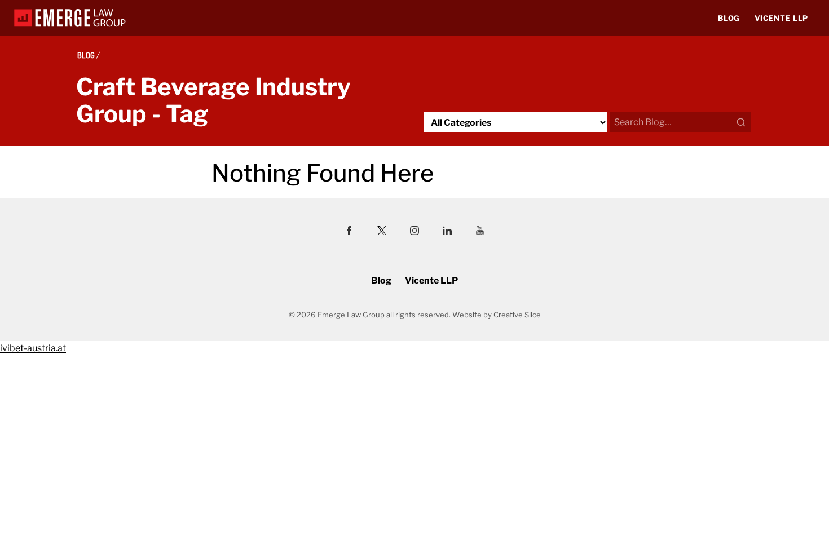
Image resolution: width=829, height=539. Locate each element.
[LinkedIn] (447, 232)
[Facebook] (349, 232)
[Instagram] (414, 232)
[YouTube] (479, 232)
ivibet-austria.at (33, 348)
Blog (729, 18)
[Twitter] (381, 232)
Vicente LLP (781, 18)
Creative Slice (517, 314)
